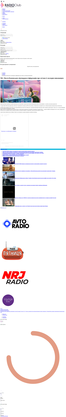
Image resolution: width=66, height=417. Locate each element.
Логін (1, 34)
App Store (4, 316)
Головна (3, 72)
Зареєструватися (5, 18)
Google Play (4, 317)
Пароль (1, 35)
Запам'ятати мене (7, 37)
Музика (3, 9)
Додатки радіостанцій (6, 10)
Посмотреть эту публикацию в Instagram (8, 131)
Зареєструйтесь (8, 42)
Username (4, 21)
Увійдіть (7, 53)
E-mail (1, 48)
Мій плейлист (4, 14)
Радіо (1, 308)
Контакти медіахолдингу (4, 310)
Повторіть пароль (3, 50)
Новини (3, 8)
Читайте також (3, 149)
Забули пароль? (5, 38)
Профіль (3, 13)
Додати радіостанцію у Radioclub (8, 11)
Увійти (3, 12)
